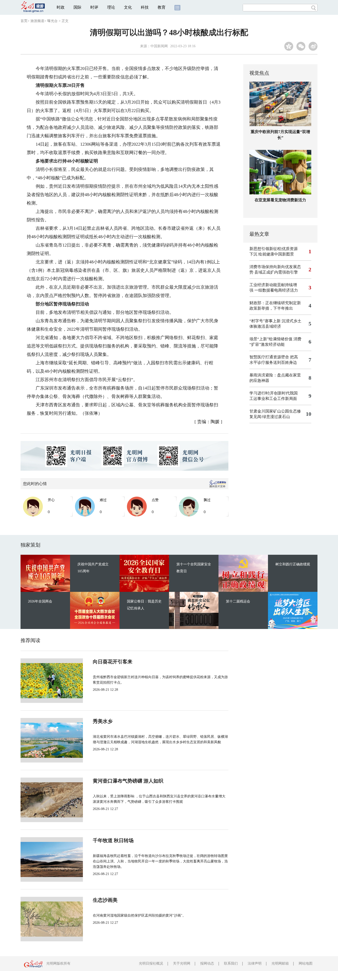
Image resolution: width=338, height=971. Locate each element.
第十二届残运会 (238, 601)
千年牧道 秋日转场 (113, 840)
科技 (145, 7)
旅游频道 (37, 21)
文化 (128, 7)
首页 (24, 21)
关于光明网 (181, 963)
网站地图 (306, 963)
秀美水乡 (103, 721)
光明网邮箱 (280, 963)
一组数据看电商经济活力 (276, 290)
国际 (77, 7)
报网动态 (207, 963)
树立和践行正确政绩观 (292, 564)
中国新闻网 (159, 46)
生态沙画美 (105, 900)
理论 (111, 7)
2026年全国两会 (40, 601)
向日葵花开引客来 (112, 661)
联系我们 (231, 963)
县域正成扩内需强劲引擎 (276, 272)
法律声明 (255, 963)
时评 (94, 7)
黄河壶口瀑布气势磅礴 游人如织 (128, 781)
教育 (162, 7)
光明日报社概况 (151, 963)
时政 (61, 7)
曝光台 (52, 21)
